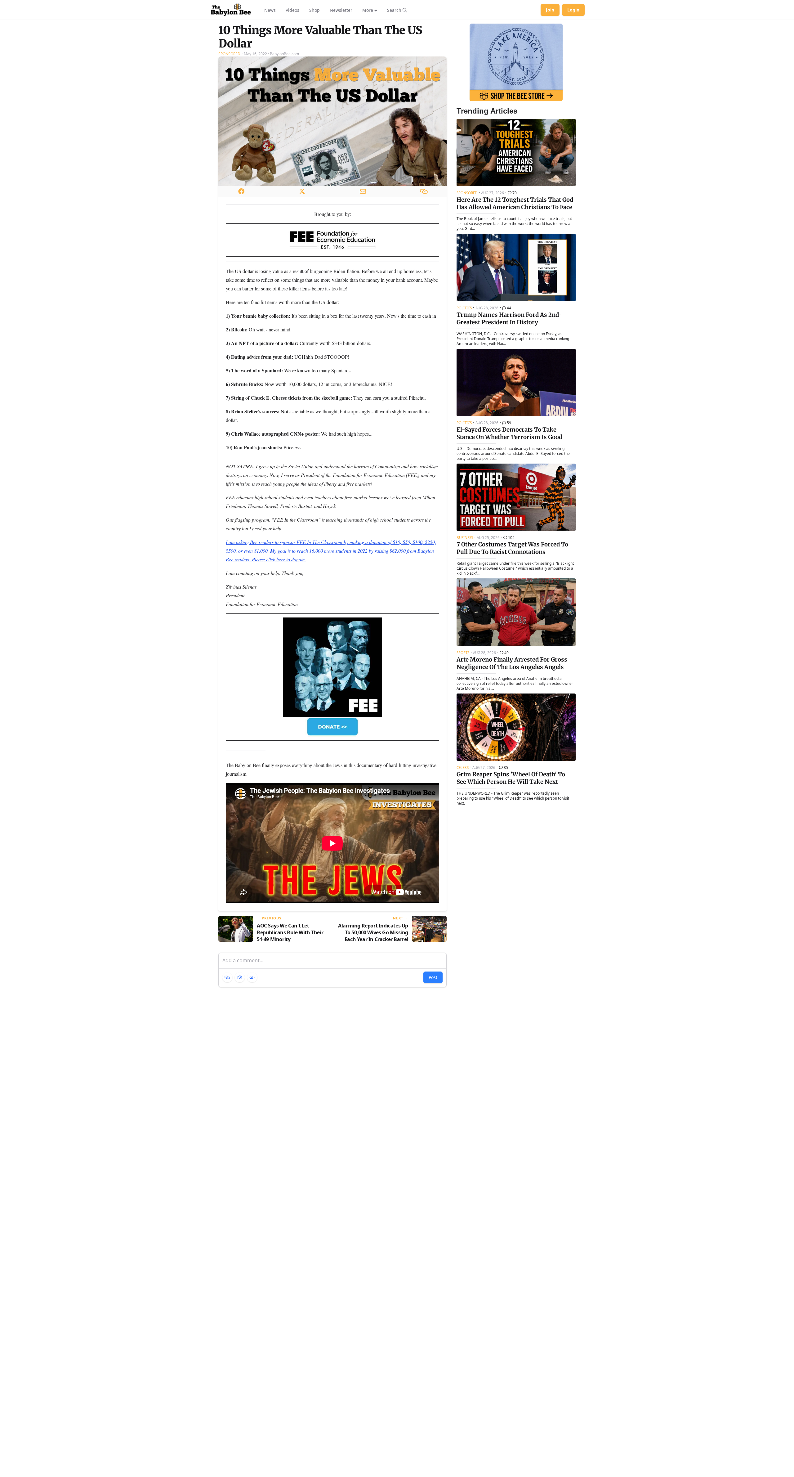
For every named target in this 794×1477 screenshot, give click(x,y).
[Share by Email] (363, 191)
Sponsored (229, 53)
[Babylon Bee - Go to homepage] (230, 10)
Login (573, 10)
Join (550, 10)
